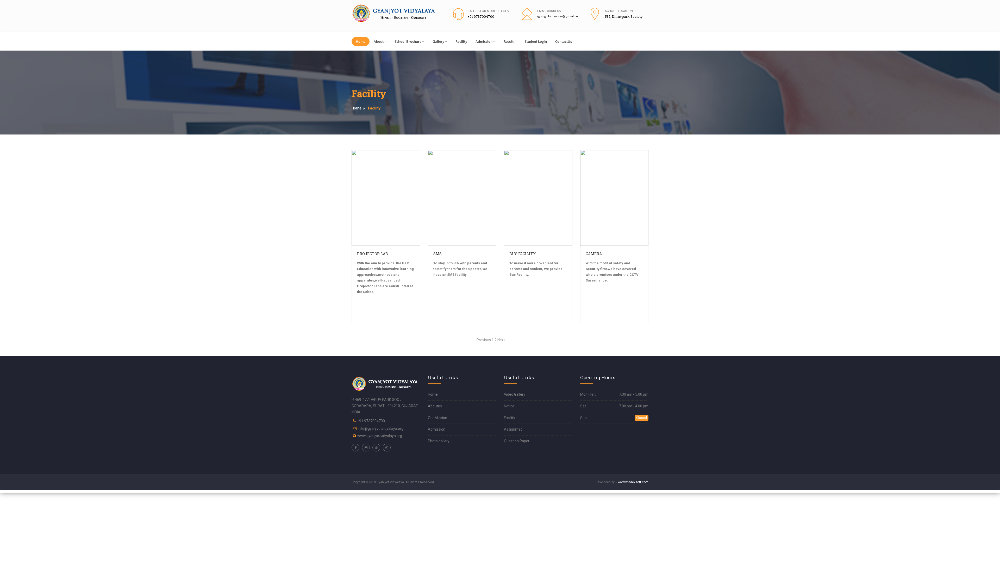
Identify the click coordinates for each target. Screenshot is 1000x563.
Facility (461, 41)
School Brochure (408, 41)
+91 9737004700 (371, 421)
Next (501, 340)
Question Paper (516, 441)
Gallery (438, 41)
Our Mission (437, 418)
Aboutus (435, 406)
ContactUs (563, 41)
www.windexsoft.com (633, 482)
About (379, 41)
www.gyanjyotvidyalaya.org (379, 436)
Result (509, 41)
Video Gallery (514, 394)
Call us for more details (488, 11)
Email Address (549, 11)
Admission (484, 41)
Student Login (536, 41)
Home (360, 41)
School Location (619, 11)
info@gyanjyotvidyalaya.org (380, 428)
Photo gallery (438, 441)
